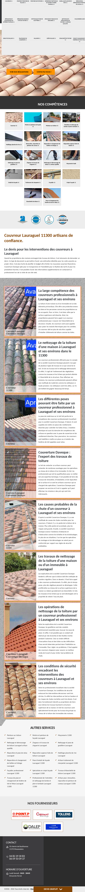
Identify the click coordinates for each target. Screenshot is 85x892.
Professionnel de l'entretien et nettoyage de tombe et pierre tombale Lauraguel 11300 (42, 782)
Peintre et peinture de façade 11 (23, 2)
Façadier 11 (37, 38)
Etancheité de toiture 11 (65, 39)
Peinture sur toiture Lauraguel (14, 737)
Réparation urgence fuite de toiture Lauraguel (43, 754)
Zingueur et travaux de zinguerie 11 (51, 20)
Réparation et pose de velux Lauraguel (17, 754)
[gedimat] (42, 815)
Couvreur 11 (8, 1)
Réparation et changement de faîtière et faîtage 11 (8, 21)
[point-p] (21, 815)
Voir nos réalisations (19, 72)
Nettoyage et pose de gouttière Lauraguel (65, 744)
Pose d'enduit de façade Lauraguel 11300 (41, 762)
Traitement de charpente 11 (23, 39)
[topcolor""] (53, 827)
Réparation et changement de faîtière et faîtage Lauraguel (16, 763)
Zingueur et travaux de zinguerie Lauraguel (41, 744)
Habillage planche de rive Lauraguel (67, 754)
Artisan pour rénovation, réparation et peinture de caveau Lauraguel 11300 (67, 781)
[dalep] (31, 827)
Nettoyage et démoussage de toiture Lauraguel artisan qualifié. (17, 745)
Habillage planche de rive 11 (65, 2)
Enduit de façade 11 (8, 38)
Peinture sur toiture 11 (37, 1)
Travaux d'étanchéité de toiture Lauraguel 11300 (66, 772)
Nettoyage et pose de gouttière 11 (37, 20)
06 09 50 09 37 (17, 859)
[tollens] (64, 815)
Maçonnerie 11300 (65, 735)
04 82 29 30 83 (17, 856)
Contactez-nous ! (44, 72)
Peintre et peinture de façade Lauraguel (40, 737)
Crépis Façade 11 (51, 38)
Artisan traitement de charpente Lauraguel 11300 (68, 762)
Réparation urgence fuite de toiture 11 (23, 20)
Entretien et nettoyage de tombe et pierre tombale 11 (51, 3)
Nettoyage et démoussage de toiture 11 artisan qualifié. (65, 21)
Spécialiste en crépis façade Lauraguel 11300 (42, 772)
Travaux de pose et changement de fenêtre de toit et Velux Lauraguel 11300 (16, 782)
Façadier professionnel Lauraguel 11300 (15, 772)
